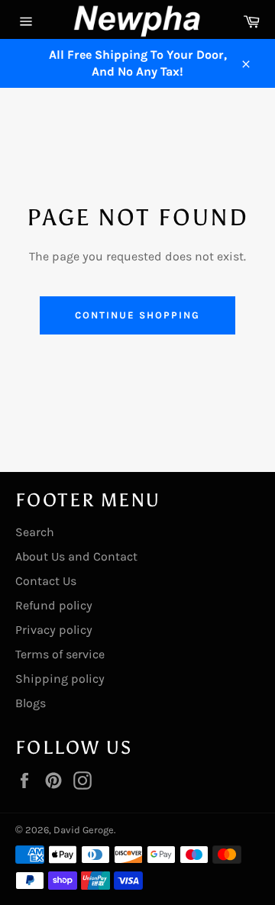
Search (34, 532)
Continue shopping (137, 315)
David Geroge (83, 830)
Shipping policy (60, 678)
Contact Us (45, 581)
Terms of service (60, 654)
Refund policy (53, 605)
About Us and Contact (76, 556)
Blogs (30, 703)
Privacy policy (53, 629)
